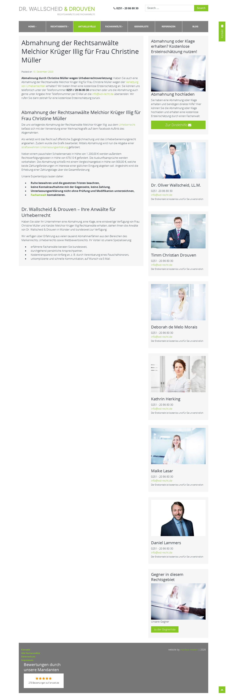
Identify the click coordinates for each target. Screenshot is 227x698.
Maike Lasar (162, 470)
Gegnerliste (141, 26)
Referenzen (168, 26)
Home (31, 26)
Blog (195, 26)
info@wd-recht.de (103, 94)
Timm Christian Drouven (173, 255)
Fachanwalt (39, 195)
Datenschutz (28, 656)
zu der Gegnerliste (165, 629)
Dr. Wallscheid (57, 11)
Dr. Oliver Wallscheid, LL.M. (176, 185)
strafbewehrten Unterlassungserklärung (44, 147)
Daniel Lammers (166, 542)
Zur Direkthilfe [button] (176, 125)
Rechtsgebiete (59, 26)
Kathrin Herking (165, 399)
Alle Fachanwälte (30, 653)
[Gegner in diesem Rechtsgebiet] (178, 601)
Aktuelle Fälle (87, 26)
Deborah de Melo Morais (174, 327)
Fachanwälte (113, 26)
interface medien (189, 649)
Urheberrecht (127, 124)
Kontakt (25, 649)
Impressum (27, 660)
